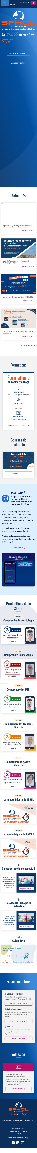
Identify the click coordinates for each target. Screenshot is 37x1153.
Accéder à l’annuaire (18, 1038)
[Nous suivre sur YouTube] (22, 1143)
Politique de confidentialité (18, 1131)
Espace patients (18, 63)
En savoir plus (17, 547)
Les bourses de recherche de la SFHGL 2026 (18, 297)
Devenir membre (17, 1089)
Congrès (33, 3)
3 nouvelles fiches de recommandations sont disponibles (18, 332)
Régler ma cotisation (17, 1004)
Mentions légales (18, 1128)
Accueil (4, 3)
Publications (22, 3)
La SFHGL (12, 4)
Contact (18, 1134)
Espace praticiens (17, 53)
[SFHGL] (19, 21)
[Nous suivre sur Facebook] (13, 1143)
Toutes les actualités (27, 346)
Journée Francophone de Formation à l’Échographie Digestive (16, 262)
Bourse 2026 (17, 473)
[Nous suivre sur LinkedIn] (17, 1143)
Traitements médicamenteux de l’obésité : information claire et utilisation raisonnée (17, 226)
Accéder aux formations (17, 425)
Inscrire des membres (17, 1021)
